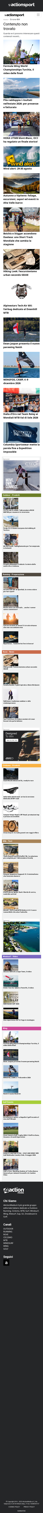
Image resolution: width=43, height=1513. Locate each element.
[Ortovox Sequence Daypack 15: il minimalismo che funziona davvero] (21, 867)
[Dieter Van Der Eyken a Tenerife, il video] (21, 981)
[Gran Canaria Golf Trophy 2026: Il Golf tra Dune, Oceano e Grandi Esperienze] (21, 1128)
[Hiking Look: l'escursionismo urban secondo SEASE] (21, 660)
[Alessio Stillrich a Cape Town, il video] (21, 965)
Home (5, 19)
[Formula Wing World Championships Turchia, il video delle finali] (21, 1037)
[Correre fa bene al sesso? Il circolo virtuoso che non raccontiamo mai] (21, 619)
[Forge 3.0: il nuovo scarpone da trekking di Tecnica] (21, 521)
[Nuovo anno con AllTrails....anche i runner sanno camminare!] (21, 601)
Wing (6, 1246)
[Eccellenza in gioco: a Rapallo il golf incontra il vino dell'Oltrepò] (21, 1110)
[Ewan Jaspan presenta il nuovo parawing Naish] (21, 1055)
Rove (5, 1234)
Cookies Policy (14, 1507)
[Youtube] (6, 1262)
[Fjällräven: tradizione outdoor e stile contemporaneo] (21, 694)
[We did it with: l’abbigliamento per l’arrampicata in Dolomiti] (21, 539)
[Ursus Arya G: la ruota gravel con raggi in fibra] (21, 826)
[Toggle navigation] (38, 14)
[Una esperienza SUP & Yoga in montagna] (21, 1013)
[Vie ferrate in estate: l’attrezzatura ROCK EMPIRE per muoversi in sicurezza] (21, 503)
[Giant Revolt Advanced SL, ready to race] (21, 774)
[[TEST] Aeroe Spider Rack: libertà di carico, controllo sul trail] (21, 885)
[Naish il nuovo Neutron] (21, 1087)
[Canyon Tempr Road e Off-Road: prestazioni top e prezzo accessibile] (21, 808)
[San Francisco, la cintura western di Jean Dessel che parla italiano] (21, 712)
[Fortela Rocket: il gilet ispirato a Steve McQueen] (21, 678)
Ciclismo (7, 1237)
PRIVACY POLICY (29, 1507)
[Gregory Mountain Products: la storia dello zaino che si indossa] (21, 557)
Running (7, 1231)
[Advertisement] (21, 1295)
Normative (21, 1511)
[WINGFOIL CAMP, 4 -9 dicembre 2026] (21, 1071)
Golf (5, 1249)
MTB (5, 1240)
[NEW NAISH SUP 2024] (21, 997)
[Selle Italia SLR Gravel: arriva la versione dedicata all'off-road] (21, 790)
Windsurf (8, 1243)
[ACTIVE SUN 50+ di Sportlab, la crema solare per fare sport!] (21, 583)
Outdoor (8, 1228)
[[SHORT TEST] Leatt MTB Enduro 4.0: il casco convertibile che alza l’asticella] (21, 903)
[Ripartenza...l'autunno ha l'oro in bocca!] (21, 637)
